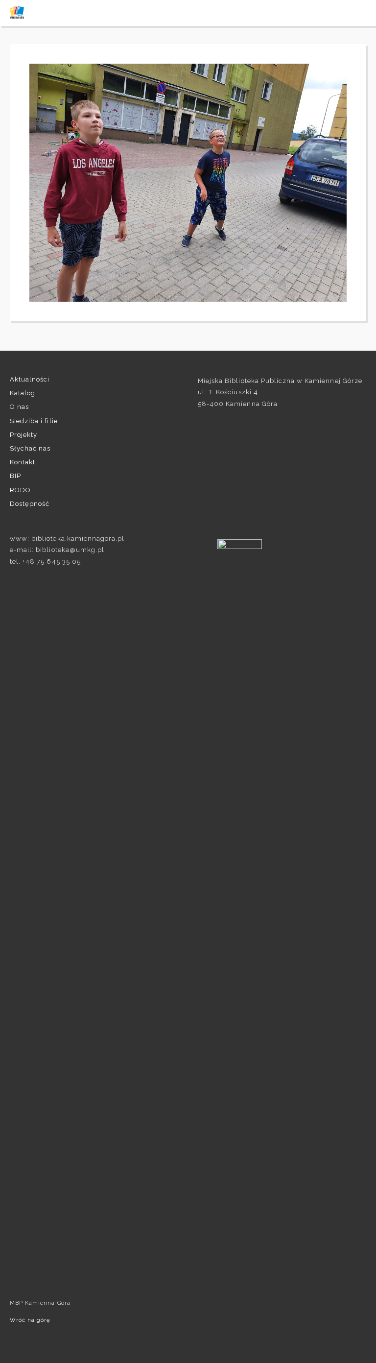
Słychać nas (30, 448)
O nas (19, 406)
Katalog (22, 393)
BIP (15, 475)
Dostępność (29, 503)
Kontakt (22, 462)
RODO (20, 490)
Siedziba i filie (34, 421)
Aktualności (29, 379)
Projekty (23, 434)
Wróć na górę (30, 1320)
